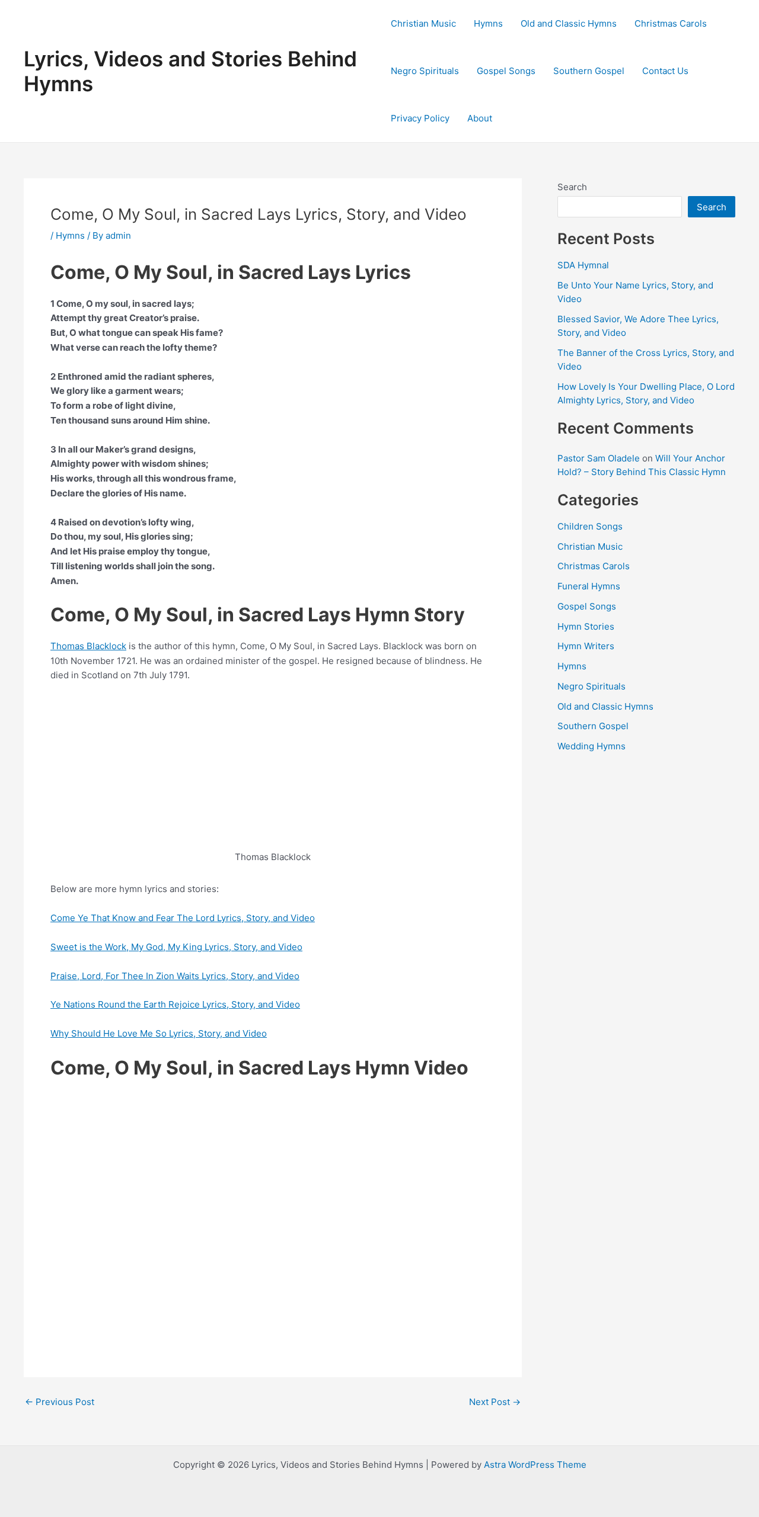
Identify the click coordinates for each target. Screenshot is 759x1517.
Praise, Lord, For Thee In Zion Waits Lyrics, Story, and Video (174, 976)
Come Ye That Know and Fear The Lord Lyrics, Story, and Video (182, 917)
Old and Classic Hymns (569, 23)
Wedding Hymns (591, 746)
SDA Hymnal (583, 265)
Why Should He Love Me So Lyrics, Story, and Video (158, 1033)
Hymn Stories (585, 626)
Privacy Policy (420, 118)
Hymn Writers (585, 646)
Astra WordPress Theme (535, 1464)
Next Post (495, 1401)
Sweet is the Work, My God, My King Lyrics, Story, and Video (176, 946)
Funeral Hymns (588, 586)
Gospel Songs (506, 70)
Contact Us (665, 70)
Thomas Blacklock (88, 646)
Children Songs (590, 526)
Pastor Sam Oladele (598, 458)
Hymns (488, 23)
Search (572, 187)
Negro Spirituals (425, 70)
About (479, 118)
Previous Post (59, 1401)
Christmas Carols (670, 23)
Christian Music (423, 23)
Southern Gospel (588, 70)
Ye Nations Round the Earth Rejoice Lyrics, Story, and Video (175, 1004)
